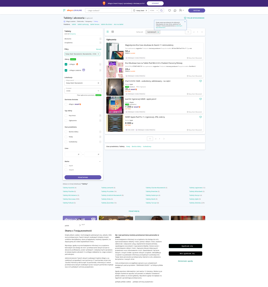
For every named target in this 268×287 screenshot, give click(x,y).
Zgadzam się (187, 246)
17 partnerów (97, 260)
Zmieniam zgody (185, 261)
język (83, 224)
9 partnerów (91, 262)
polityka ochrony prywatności (143, 282)
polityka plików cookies (123, 282)
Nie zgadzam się (187, 253)
